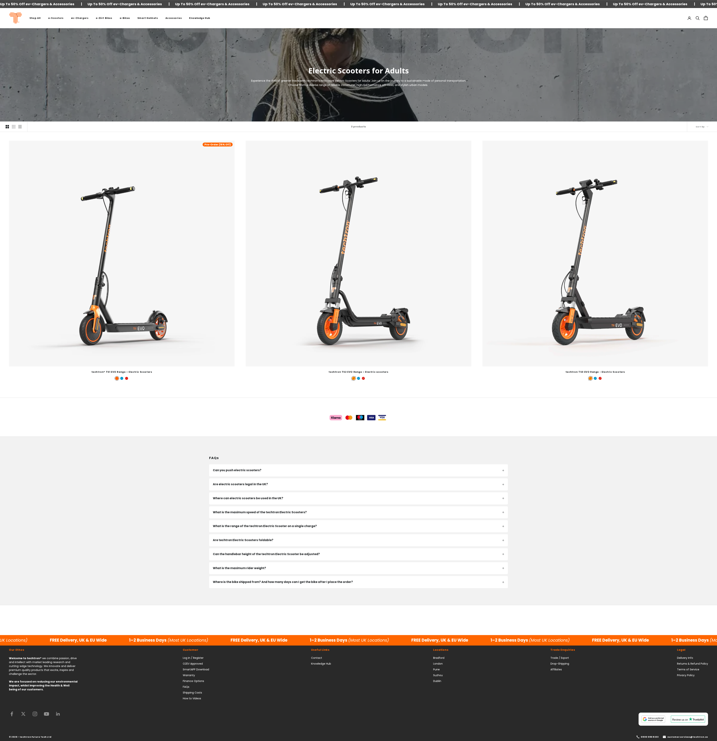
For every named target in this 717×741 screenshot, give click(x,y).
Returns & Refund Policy (692, 664)
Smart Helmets (147, 18)
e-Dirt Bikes (104, 18)
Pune (436, 669)
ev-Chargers (80, 18)
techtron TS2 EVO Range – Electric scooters (358, 371)
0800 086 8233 (650, 736)
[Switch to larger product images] (7, 127)
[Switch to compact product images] (20, 127)
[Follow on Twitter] (23, 714)
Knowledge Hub (199, 18)
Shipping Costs (192, 692)
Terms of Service (688, 669)
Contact (316, 658)
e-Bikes (125, 18)
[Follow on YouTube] (46, 714)
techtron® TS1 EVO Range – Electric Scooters (121, 371)
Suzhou (438, 675)
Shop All (35, 18)
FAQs (186, 687)
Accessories (173, 18)
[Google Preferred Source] (653, 719)
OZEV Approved (193, 664)
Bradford (438, 658)
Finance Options (193, 681)
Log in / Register (193, 658)
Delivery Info (685, 658)
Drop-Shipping (559, 664)
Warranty (189, 675)
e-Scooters (55, 18)
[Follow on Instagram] (35, 714)
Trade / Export (559, 658)
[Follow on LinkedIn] (58, 714)
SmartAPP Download (196, 669)
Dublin (437, 681)
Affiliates (556, 669)
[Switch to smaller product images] (13, 127)
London (438, 664)
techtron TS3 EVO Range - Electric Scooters (595, 371)
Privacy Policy (686, 675)
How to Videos (192, 698)
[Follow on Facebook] (12, 714)
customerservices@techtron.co (687, 736)
